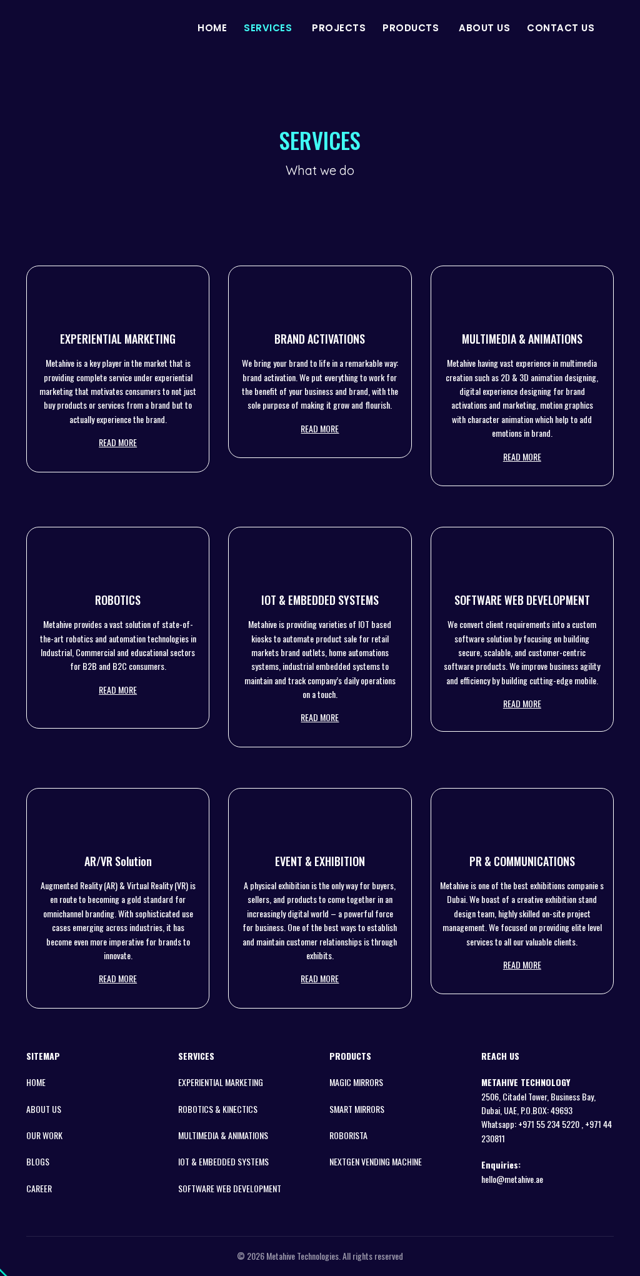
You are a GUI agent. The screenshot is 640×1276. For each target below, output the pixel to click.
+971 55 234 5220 (549, 1123)
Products (410, 27)
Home (212, 27)
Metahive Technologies (302, 1255)
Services (268, 27)
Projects (339, 27)
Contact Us (560, 27)
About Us (484, 27)
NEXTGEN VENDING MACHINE (375, 1161)
